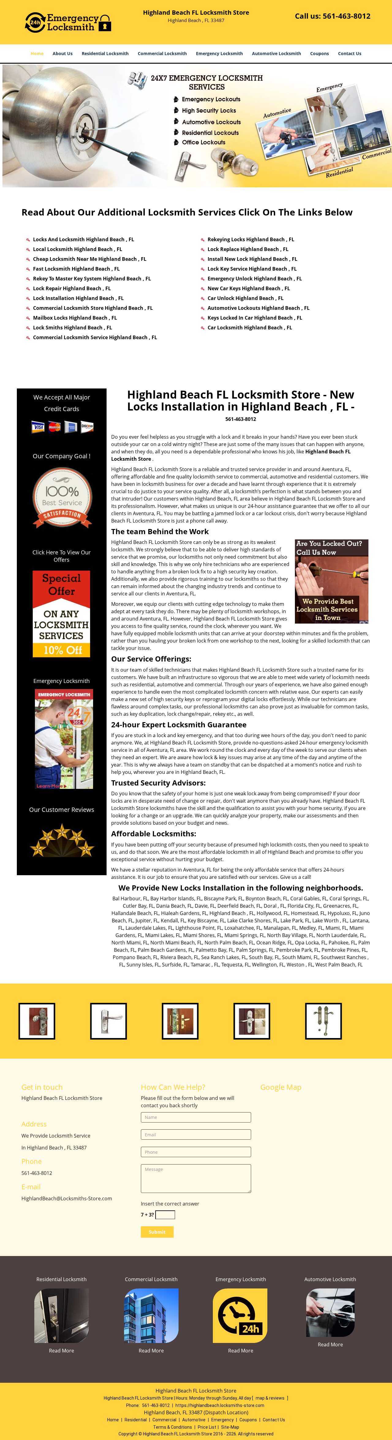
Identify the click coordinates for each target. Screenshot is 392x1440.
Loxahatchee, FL (242, 927)
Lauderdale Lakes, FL (149, 927)
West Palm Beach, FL (339, 964)
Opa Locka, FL (310, 942)
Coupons (319, 53)
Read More (61, 1350)
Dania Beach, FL (174, 905)
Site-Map (230, 1427)
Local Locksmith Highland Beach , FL (77, 249)
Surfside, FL (175, 964)
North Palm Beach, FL (229, 942)
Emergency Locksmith (219, 53)
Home (37, 53)
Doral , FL (274, 905)
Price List (207, 1427)
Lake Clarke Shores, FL (252, 920)
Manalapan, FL (280, 927)
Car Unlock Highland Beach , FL (246, 298)
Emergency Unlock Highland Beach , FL (255, 278)
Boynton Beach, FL (267, 898)
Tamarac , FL (205, 964)
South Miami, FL (300, 957)
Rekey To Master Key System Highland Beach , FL (92, 278)
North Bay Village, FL (290, 935)
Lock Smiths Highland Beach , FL (72, 327)
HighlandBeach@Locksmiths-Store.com (66, 1198)
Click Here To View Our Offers (61, 556)
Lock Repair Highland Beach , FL (72, 288)
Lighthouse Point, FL (198, 927)
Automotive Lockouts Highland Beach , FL (259, 308)
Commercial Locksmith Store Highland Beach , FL (93, 308)
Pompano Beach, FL (135, 957)
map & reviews (270, 1398)
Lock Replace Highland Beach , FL (248, 249)
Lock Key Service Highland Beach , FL (252, 268)
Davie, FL (205, 905)
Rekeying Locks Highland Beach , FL (251, 239)
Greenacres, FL (340, 905)
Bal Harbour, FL (130, 898)
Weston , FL (300, 964)
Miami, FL (336, 927)
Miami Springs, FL (244, 935)
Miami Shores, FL (202, 935)
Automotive (193, 1419)
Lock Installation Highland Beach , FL (78, 298)
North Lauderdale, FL (340, 935)
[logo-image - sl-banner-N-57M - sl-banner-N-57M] (196, 125)
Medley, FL (311, 927)
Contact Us (349, 53)
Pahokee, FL (342, 942)
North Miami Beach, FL (176, 942)
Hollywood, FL (272, 913)
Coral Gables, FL (308, 898)
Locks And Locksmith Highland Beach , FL (83, 239)
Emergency (222, 1419)
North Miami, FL (129, 942)
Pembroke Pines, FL (344, 950)
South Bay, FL (264, 957)
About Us (63, 53)
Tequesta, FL (235, 964)
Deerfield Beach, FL (239, 905)
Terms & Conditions (172, 1427)
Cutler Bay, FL (138, 905)
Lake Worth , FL (329, 920)
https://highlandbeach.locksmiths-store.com (219, 1405)
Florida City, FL (304, 905)
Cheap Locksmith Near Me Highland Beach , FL (89, 259)
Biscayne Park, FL (223, 898)
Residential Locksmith (105, 53)
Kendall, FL (173, 920)
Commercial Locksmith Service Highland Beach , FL (95, 337)
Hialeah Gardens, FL (184, 913)
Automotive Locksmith (276, 53)
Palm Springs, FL (255, 950)
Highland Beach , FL (231, 913)
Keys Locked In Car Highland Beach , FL (255, 317)
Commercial (164, 1419)
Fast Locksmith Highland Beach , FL (76, 268)
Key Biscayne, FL (206, 920)
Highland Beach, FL (217, 498)
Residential (136, 1419)
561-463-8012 (347, 16)
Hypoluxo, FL (342, 913)
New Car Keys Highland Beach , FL (249, 288)
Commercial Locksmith (162, 53)
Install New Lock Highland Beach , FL (252, 259)
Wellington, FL (268, 964)
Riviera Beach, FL (179, 957)
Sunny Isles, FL (143, 964)
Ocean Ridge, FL (274, 942)
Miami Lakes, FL (163, 935)
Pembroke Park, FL (297, 950)
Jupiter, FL (147, 920)
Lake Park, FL (295, 920)
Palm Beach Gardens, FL (165, 950)
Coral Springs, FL (349, 898)
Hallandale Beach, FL (135, 913)
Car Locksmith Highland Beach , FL (250, 327)
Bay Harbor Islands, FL (176, 898)
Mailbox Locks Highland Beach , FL (75, 317)
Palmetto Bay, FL (215, 950)
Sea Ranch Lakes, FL (224, 957)
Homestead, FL (308, 913)
